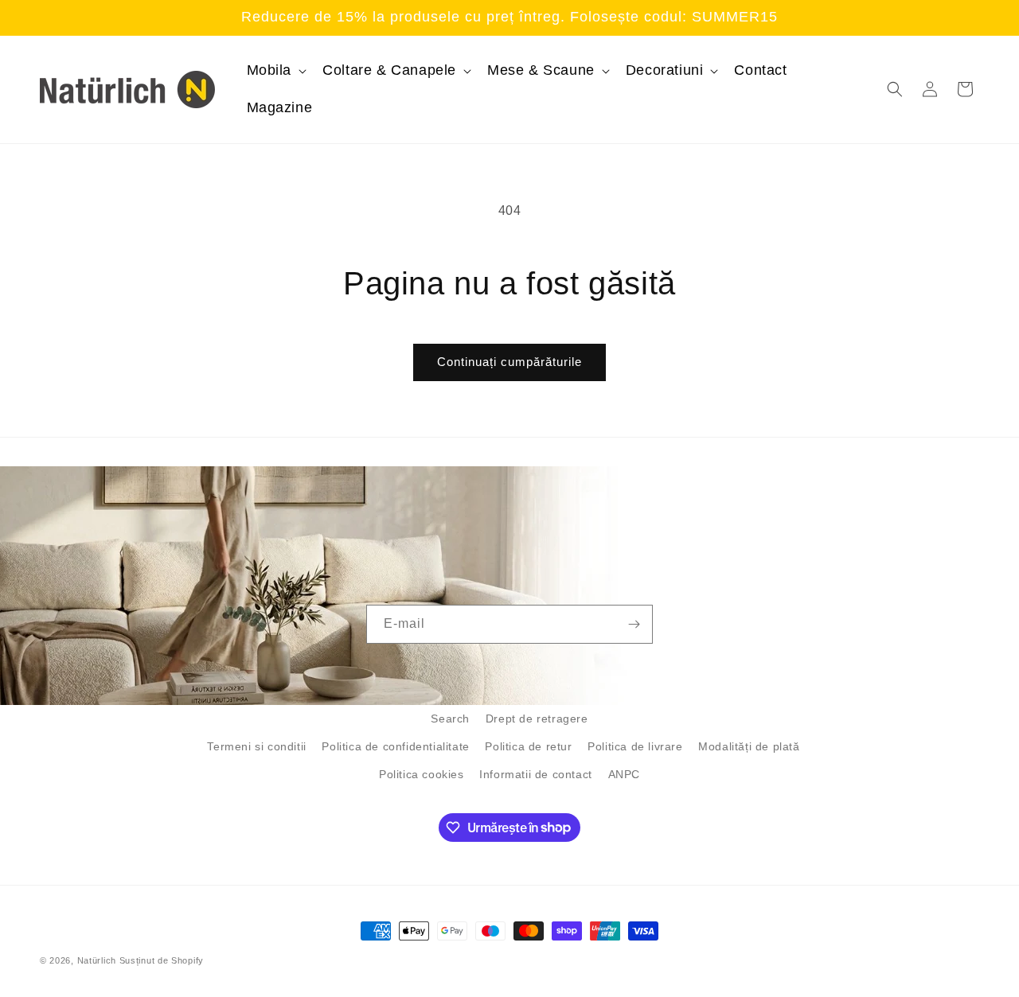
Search (450, 718)
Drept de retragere (537, 718)
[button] (275, 70)
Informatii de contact (535, 774)
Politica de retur (528, 746)
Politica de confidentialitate (395, 746)
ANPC (624, 774)
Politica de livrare (635, 746)
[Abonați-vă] (633, 624)
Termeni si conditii (256, 746)
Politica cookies (421, 774)
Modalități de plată (748, 746)
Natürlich (96, 960)
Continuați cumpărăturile (509, 361)
